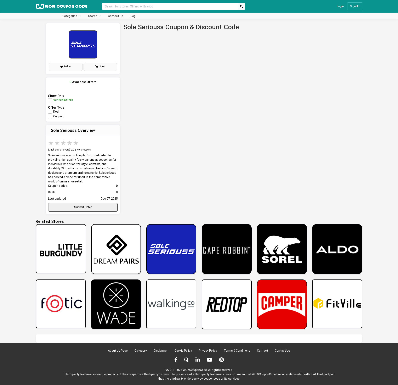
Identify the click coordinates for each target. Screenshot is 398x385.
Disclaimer (161, 350)
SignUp (354, 6)
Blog (133, 16)
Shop (102, 66)
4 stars (70, 143)
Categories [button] (70, 16)
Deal (56, 111)
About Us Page (118, 350)
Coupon (58, 116)
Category (141, 350)
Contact (262, 350)
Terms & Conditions (237, 350)
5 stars (76, 143)
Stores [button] (93, 16)
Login (340, 6)
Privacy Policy (208, 350)
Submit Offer (83, 207)
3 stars (64, 143)
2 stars (57, 143)
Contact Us (115, 16)
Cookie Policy (183, 350)
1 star (51, 143)
